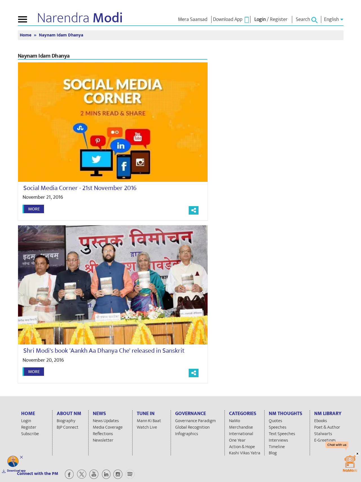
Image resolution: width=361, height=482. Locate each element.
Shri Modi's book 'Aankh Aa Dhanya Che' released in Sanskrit (103, 350)
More (34, 209)
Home (26, 35)
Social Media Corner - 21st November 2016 (80, 188)
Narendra (80, 18)
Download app (16, 470)
